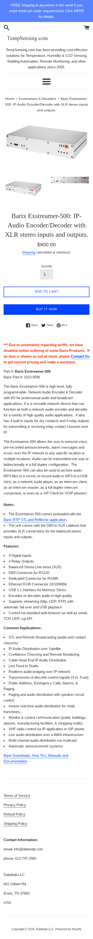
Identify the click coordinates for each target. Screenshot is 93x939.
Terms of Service (17, 796)
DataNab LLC (45, 929)
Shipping (28, 252)
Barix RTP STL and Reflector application (35, 520)
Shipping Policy (15, 823)
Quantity (46, 266)
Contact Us (80, 356)
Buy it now (46, 309)
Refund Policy (14, 814)
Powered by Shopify (68, 929)
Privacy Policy (15, 805)
